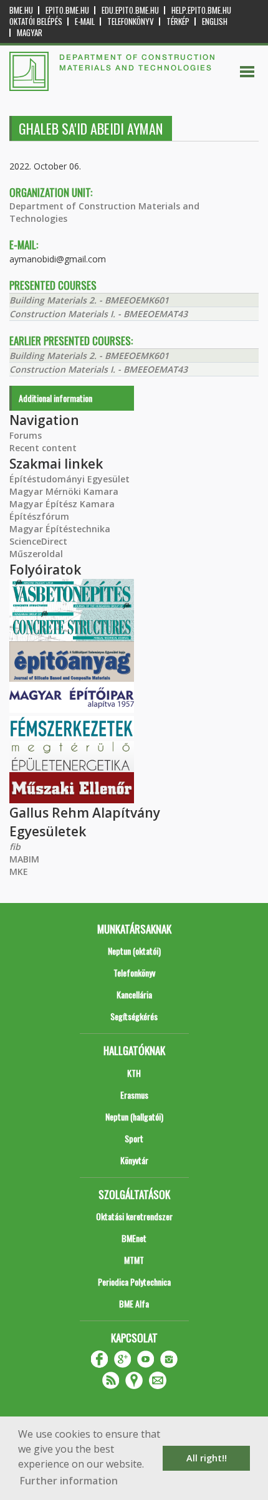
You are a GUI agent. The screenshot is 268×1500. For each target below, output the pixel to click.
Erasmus (134, 1094)
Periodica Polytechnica (134, 1281)
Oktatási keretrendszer (134, 1216)
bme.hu (21, 10)
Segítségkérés (134, 1016)
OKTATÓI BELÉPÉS (35, 21)
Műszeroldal (36, 554)
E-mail (85, 21)
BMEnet (134, 1237)
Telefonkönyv (130, 21)
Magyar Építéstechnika (59, 529)
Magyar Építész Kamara (62, 504)
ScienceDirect (38, 541)
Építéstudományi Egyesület (69, 479)
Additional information (55, 397)
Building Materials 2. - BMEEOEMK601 (89, 300)
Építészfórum (39, 516)
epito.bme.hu (67, 10)
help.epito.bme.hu (201, 10)
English (214, 21)
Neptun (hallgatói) (134, 1116)
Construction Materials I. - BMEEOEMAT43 (98, 314)
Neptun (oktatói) (134, 950)
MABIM (24, 859)
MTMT (134, 1259)
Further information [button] (69, 1481)
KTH (134, 1072)
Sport (134, 1138)
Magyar (29, 33)
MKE (18, 871)
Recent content (43, 448)
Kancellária (134, 994)
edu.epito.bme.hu (130, 10)
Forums (25, 435)
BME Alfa (134, 1303)
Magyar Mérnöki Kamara (63, 491)
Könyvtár (134, 1160)
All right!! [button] (206, 1458)
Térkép (177, 21)
